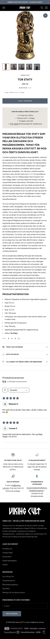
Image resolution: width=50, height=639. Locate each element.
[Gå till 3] (21, 66)
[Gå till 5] (36, 66)
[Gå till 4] (29, 66)
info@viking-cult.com (37, 622)
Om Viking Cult (8, 577)
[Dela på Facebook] (8, 339)
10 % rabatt (14, 124)
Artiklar (5, 565)
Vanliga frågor (7, 553)
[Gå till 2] (13, 66)
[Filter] (5, 390)
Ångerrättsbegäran (9, 561)
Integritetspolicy (8, 580)
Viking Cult (25, 75)
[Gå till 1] (5, 66)
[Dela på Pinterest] (15, 339)
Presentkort (6, 557)
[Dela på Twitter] (12, 339)
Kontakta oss (7, 549)
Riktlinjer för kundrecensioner (13, 593)
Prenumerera (12, 614)
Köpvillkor (6, 589)
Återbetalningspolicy (10, 585)
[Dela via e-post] (19, 339)
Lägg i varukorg (25, 101)
